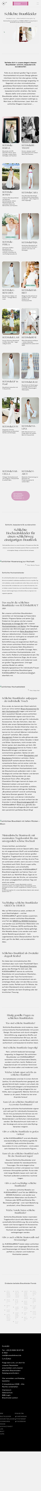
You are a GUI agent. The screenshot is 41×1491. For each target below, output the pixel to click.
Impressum (6, 1390)
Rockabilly (26, 1308)
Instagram (22, 1416)
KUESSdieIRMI (29, 337)
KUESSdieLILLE (30, 382)
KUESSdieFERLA (7, 243)
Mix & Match (16, 1302)
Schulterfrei (35, 1293)
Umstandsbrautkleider (26, 1295)
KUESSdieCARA (30, 192)
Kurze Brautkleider (17, 1294)
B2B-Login (6, 1395)
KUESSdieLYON (10, 426)
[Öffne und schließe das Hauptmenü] (38, 3)
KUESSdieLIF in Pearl (10, 382)
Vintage (8, 1310)
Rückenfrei (26, 1303)
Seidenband (12, 748)
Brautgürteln (7, 737)
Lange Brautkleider (9, 1317)
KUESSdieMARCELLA (10, 472)
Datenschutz (7, 1393)
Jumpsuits (17, 1308)
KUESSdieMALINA (29, 427)
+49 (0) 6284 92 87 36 (14, 1350)
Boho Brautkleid (26, 631)
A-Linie (16, 1322)
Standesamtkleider (9, 1294)
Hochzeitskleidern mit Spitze (14, 626)
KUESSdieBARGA (7, 146)
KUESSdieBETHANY (29, 146)
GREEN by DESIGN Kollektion (25, 921)
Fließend (34, 1307)
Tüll (32, 618)
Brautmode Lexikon (10, 1398)
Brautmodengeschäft (25, 802)
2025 (34, 1318)
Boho (8, 1306)
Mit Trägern (34, 1301)
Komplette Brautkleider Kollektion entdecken (19, 496)
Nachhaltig (34, 1313)
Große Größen (17, 1315)
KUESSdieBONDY (7, 193)
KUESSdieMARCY (28, 472)
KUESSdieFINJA (29, 242)
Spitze (26, 1313)
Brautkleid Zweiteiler (28, 966)
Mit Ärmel (26, 1319)
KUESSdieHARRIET (29, 291)
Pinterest (21, 1419)
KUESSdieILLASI (10, 337)
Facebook (21, 1421)
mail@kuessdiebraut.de (11, 1355)
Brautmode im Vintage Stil (12, 624)
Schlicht (8, 1301)
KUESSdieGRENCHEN (8, 291)
